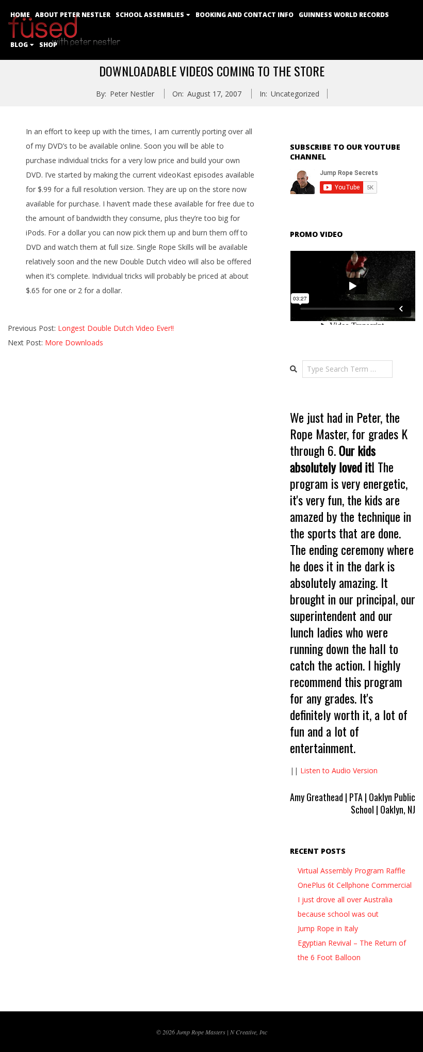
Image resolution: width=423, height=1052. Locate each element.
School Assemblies (150, 14)
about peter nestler (72, 14)
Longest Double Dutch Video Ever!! (116, 328)
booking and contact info (245, 14)
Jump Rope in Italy (328, 928)
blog (19, 44)
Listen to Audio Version (339, 770)
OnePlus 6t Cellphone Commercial (355, 885)
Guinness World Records (344, 14)
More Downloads (74, 342)
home (20, 14)
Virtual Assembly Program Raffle (351, 870)
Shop (48, 44)
